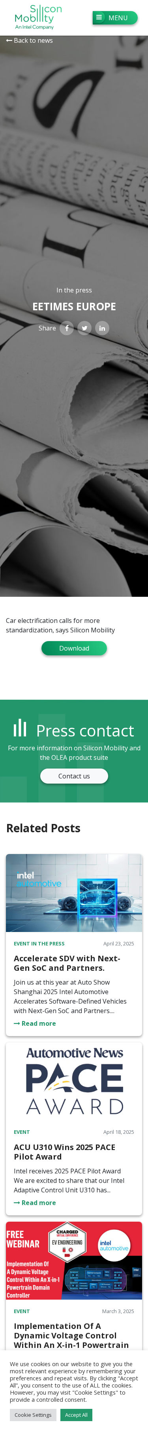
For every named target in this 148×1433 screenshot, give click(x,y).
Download (74, 648)
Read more (38, 1023)
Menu (118, 17)
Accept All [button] (76, 1414)
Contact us (74, 776)
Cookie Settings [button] (33, 1414)
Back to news (32, 40)
